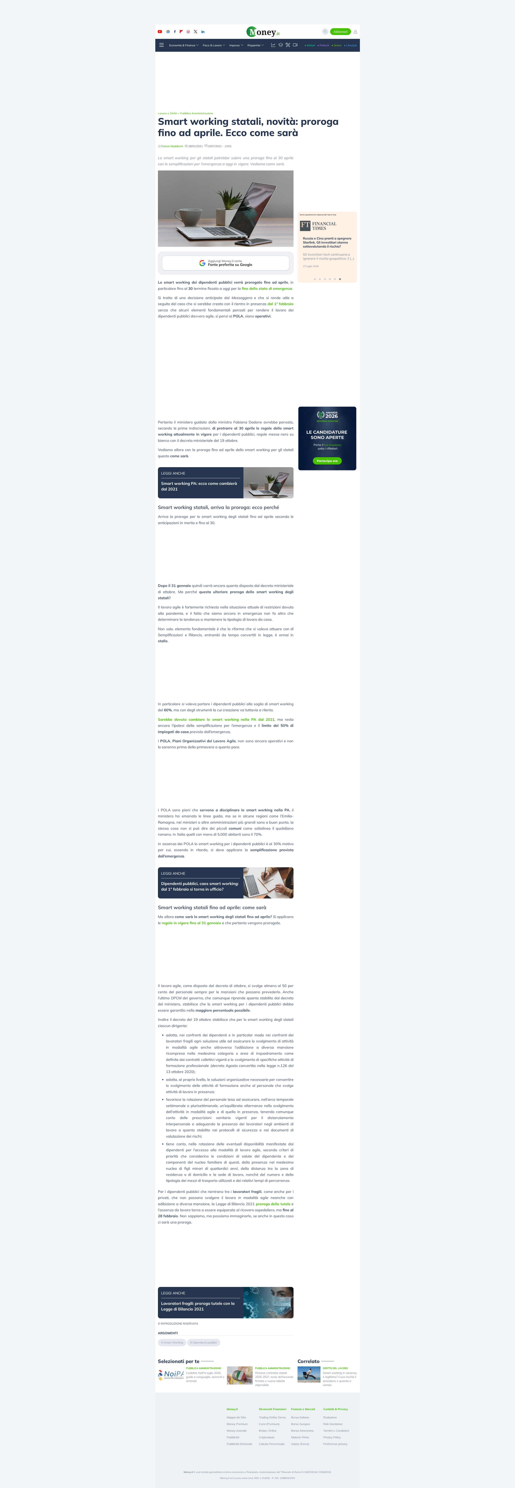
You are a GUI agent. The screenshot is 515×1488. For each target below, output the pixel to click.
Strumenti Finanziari (272, 1409)
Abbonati (341, 32)
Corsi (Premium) (269, 1424)
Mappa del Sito (236, 1417)
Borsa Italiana (300, 1417)
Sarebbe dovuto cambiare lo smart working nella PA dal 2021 (216, 719)
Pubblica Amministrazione (196, 113)
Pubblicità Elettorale (239, 1444)
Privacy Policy (332, 1437)
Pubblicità (233, 1437)
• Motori (310, 45)
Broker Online (268, 1430)
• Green (337, 45)
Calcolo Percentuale (272, 1444)
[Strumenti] (287, 45)
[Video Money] (295, 45)
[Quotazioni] (273, 45)
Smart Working (173, 1342)
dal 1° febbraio (281, 304)
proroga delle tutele (273, 1204)
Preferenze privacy (335, 1444)
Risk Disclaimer (333, 1424)
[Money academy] (280, 45)
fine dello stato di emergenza (267, 288)
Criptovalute (267, 1437)
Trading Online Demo (272, 1417)
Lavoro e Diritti (167, 113)
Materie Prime (300, 1437)
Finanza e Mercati (303, 1409)
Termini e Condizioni (336, 1430)
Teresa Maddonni (172, 146)
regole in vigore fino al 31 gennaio (191, 923)
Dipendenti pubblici (205, 1342)
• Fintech (323, 45)
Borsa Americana (302, 1430)
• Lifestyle (350, 45)
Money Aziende (237, 1430)
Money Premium (237, 1424)
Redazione (330, 1417)
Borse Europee (300, 1424)
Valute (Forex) (300, 1444)
